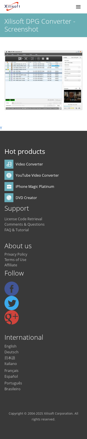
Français (11, 370)
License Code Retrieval (23, 218)
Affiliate (10, 265)
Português (13, 383)
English (10, 346)
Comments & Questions (24, 224)
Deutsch (11, 352)
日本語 (9, 357)
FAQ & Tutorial (16, 229)
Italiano (10, 363)
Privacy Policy (15, 254)
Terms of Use (15, 259)
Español (11, 376)
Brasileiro (12, 388)
